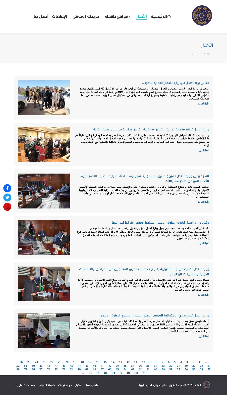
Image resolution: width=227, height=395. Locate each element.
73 (56, 369)
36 (140, 366)
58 (170, 369)
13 (120, 362)
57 (178, 369)
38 (124, 366)
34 (155, 366)
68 (94, 369)
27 (209, 366)
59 (163, 369)
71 (71, 369)
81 (128, 373)
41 (102, 366)
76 (33, 369)
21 (59, 362)
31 (178, 366)
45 (71, 366)
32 (170, 366)
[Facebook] (7, 188)
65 (117, 369)
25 (28, 362)
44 (79, 366)
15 (105, 362)
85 (98, 373)
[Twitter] (7, 197)
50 (33, 366)
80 (136, 373)
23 (44, 362)
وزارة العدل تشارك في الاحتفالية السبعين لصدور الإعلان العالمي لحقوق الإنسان (154, 315)
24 (36, 362)
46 (63, 366)
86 (90, 373)
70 (79, 369)
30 (186, 366)
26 (21, 362)
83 (113, 373)
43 (86, 366)
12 (128, 362)
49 (40, 366)
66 (109, 369)
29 (193, 366)
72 (63, 369)
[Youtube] (7, 207)
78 (17, 369)
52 (17, 366)
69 (86, 369)
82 (120, 373)
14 (112, 362)
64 (124, 369)
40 (109, 366)
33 (163, 366)
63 (132, 369)
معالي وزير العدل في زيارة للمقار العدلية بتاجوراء (175, 83)
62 (140, 369)
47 (56, 366)
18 (82, 362)
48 (48, 366)
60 (155, 369)
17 (89, 362)
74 (48, 369)
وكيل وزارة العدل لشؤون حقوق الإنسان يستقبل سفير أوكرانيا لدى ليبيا (160, 222)
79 (143, 373)
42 (94, 366)
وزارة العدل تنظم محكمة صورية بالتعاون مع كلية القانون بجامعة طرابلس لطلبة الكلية (151, 129)
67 (102, 369)
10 (143, 362)
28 (201, 366)
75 (40, 369)
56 (186, 369)
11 (135, 362)
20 (66, 362)
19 (74, 362)
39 (117, 366)
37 (132, 366)
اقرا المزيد (203, 104)
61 (147, 369)
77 (25, 369)
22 (51, 362)
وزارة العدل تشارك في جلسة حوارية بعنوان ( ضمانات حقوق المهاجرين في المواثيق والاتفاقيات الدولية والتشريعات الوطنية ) (144, 271)
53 (209, 369)
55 (193, 369)
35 (147, 366)
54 (201, 369)
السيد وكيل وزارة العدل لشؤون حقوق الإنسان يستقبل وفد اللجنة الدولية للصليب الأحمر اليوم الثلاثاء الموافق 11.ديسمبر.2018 (145, 178)
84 (105, 373)
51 (25, 366)
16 (97, 362)
